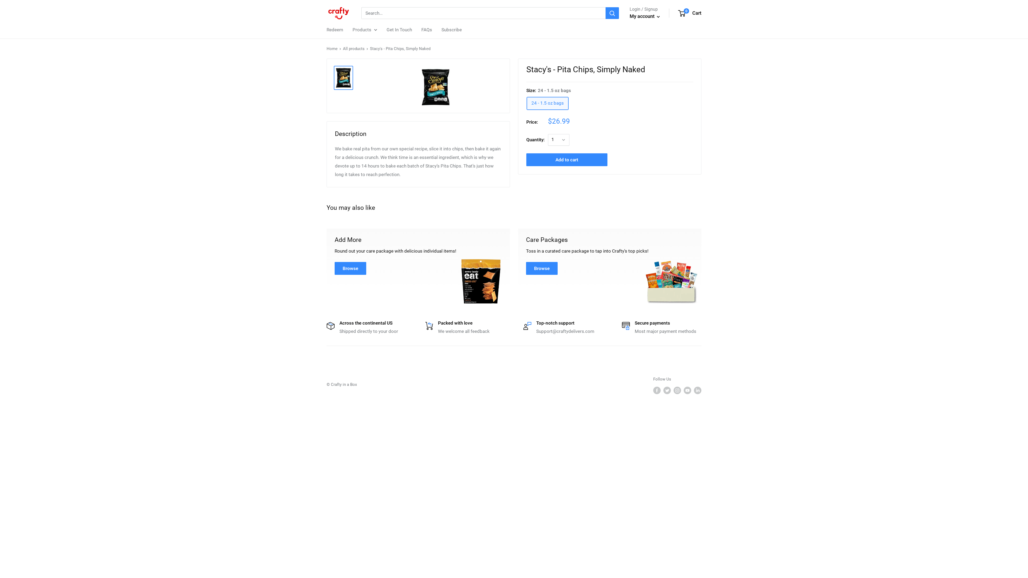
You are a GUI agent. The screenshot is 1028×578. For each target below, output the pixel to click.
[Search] (612, 13)
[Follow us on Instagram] (677, 390)
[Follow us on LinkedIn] (697, 390)
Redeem (335, 29)
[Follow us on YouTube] (687, 390)
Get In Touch (399, 29)
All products (354, 48)
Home (332, 48)
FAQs (426, 29)
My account (643, 16)
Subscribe (451, 29)
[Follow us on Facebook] (657, 390)
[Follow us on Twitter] (667, 390)
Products (362, 29)
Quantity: (535, 139)
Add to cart (566, 159)
